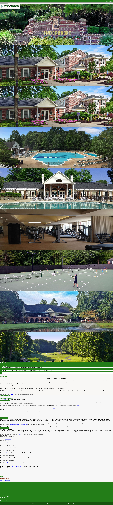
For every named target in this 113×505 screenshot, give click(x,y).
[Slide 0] (0, 3)
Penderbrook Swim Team (60, 373)
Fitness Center (10, 370)
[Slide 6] (6, 3)
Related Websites (33, 367)
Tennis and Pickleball (49, 370)
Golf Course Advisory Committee (73, 373)
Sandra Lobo (13, 466)
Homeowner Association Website (60, 503)
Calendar (31, 373)
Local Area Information (23, 367)
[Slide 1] (1, 3)
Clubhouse (4, 370)
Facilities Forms (42, 373)
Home (4, 364)
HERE (12, 394)
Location (9, 367)
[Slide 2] (2, 3)
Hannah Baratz (10, 462)
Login (106, 1)
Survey (1, 476)
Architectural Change (7, 373)
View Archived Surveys (5, 480)
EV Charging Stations (27, 370)
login (4, 397)
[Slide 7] (7, 3)
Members (5, 371)
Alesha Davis (18, 466)
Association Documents (17, 373)
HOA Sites (71, 503)
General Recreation (18, 370)
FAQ (53, 373)
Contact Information (4, 428)
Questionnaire (84, 373)
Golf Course (35, 370)
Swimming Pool (41, 370)
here (78, 405)
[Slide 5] (5, 3)
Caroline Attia (8, 439)
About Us (5, 366)
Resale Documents (4, 418)
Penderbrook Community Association (45, 503)
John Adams (20, 434)
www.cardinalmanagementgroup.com (65, 423)
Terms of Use (77, 503)
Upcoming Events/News (5, 395)
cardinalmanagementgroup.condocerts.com (19, 424)
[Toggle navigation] (4, 362)
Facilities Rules (49, 373)
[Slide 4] (4, 3)
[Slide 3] (3, 3)
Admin (82, 503)
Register (110, 1)
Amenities (5, 369)
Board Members (14, 367)
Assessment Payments (5, 400)
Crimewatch (36, 373)
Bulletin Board (26, 373)
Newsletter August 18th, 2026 (6, 398)
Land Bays (4, 367)
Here (5, 399)
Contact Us (39, 367)
